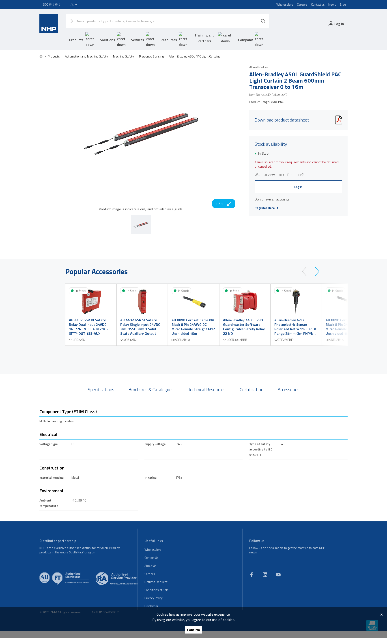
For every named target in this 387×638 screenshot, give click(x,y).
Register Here (265, 208)
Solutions (107, 40)
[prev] (306, 271)
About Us (150, 565)
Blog (343, 4)
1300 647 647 (50, 4)
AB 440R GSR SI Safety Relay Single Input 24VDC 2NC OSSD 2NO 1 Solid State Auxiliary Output (140, 327)
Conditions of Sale (156, 589)
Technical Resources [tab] (207, 389)
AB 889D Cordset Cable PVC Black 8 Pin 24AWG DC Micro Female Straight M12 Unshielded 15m (347, 327)
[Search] (263, 21)
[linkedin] (265, 574)
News (332, 4)
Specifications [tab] (101, 389)
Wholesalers (284, 4)
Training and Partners (204, 38)
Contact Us (151, 557)
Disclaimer (151, 606)
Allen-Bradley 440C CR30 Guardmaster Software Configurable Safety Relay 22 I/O (244, 327)
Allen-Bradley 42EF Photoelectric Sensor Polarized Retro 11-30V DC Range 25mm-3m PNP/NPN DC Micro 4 (296, 327)
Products (76, 40)
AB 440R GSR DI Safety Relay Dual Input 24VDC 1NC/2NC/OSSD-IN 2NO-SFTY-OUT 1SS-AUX (88, 327)
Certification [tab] (251, 389)
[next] (315, 271)
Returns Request (155, 581)
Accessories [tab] (288, 389)
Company (245, 40)
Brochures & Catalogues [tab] (151, 389)
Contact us (318, 4)
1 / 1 (219, 203)
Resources (169, 40)
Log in (298, 186)
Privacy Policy (153, 597)
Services (137, 40)
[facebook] (251, 574)
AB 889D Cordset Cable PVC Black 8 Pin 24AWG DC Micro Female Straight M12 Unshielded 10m (193, 327)
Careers (302, 4)
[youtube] (278, 574)
